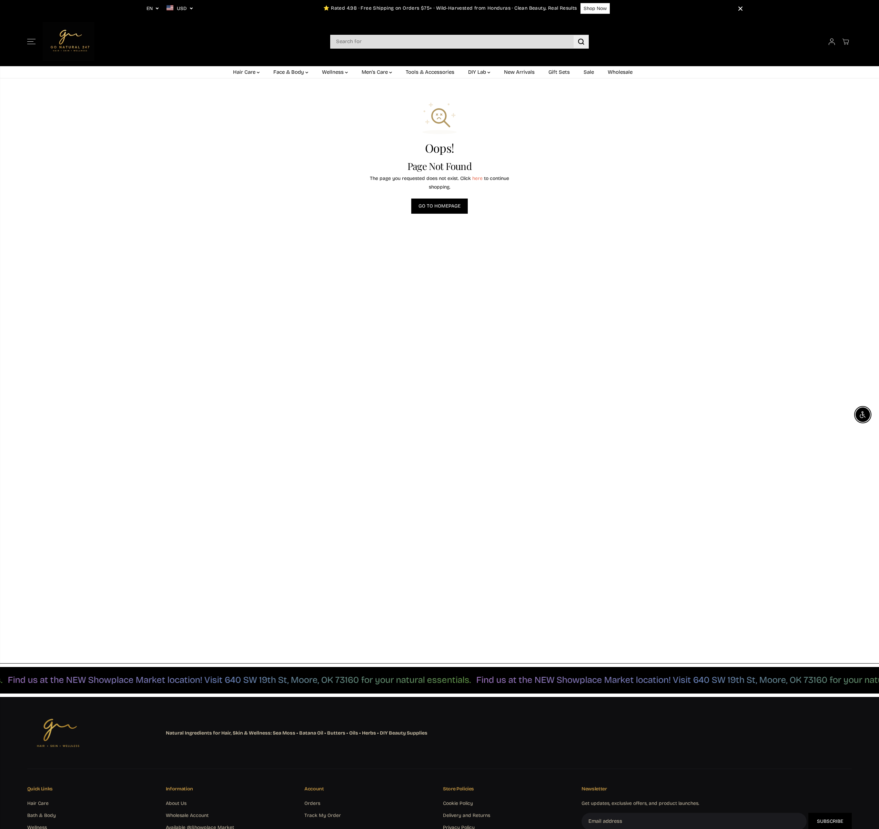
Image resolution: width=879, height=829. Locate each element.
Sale (589, 72)
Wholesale (620, 72)
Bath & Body (41, 815)
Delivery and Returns (466, 815)
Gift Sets (559, 72)
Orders (312, 803)
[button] (31, 41)
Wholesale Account (187, 815)
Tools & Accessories (430, 72)
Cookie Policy (458, 803)
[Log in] (832, 42)
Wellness (333, 72)
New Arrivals (519, 72)
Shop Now (595, 8)
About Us (176, 803)
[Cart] (845, 42)
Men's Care (375, 72)
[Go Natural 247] (68, 41)
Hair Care (245, 72)
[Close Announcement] (740, 8)
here (477, 178)
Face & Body (289, 72)
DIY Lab (477, 72)
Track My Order (322, 815)
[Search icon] (581, 42)
